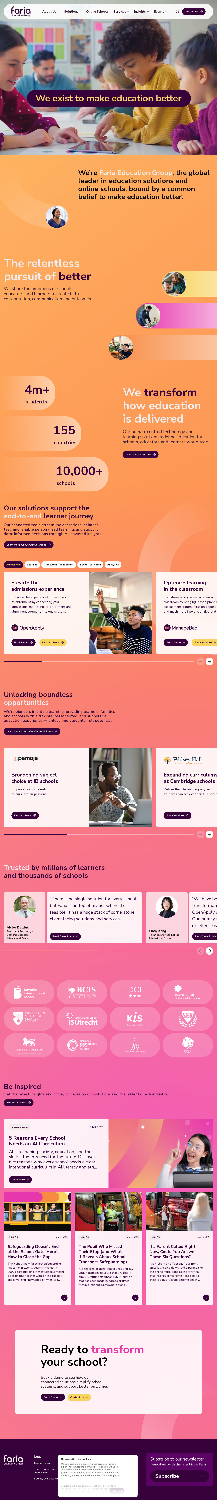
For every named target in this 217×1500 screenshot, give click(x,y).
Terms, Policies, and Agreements (45, 1470)
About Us (49, 11)
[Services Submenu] (129, 11)
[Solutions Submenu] (81, 11)
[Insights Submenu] (148, 11)
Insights (140, 11)
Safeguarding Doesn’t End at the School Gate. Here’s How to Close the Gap (33, 1251)
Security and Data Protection (50, 1478)
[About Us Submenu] (59, 11)
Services (120, 11)
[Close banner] (134, 1459)
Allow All (117, 1491)
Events (159, 11)
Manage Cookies (43, 1463)
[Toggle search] (178, 12)
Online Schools (97, 11)
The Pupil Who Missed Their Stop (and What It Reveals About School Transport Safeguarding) (102, 1254)
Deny (129, 1491)
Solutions (71, 11)
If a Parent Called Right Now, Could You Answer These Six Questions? (172, 1251)
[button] (209, 661)
